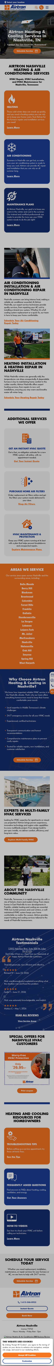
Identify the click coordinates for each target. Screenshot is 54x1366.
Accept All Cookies (27, 1355)
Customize (27, 1361)
